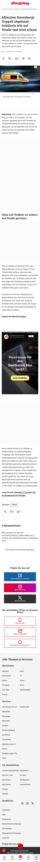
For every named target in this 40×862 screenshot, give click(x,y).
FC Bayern (5, 685)
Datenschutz (6, 819)
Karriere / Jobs (7, 775)
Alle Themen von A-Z (9, 707)
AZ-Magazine (24, 780)
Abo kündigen (7, 828)
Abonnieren (6, 780)
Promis (4, 694)
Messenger (6, 716)
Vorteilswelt (6, 739)
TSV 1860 (5, 690)
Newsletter (6, 711)
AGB (3, 814)
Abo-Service (6, 784)
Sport (22, 671)
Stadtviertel (17, 9)
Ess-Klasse (6, 735)
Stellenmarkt (24, 707)
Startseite (4, 9)
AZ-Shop (23, 775)
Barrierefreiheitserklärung (11, 824)
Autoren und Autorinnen (10, 770)
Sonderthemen (25, 784)
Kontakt (5, 794)
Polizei (23, 317)
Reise (22, 685)
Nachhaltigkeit (25, 690)
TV (21, 676)
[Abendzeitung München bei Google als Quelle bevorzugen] (29, 58)
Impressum (6, 810)
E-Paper (5, 789)
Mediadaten (24, 770)
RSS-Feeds (6, 721)
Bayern (4, 680)
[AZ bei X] (32, 803)
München (10, 9)
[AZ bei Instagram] (27, 803)
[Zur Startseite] (20, 5)
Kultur (22, 680)
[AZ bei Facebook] (22, 803)
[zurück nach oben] (20, 846)
